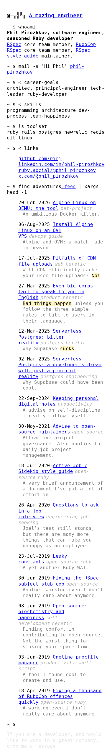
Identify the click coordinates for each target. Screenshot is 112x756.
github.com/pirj (39, 158)
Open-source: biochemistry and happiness (52, 611)
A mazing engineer (56, 15)
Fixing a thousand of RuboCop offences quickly (60, 696)
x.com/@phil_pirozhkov (48, 176)
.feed (68, 186)
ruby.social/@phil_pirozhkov (57, 170)
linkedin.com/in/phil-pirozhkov (61, 164)
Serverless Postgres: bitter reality (50, 337)
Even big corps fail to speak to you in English (55, 291)
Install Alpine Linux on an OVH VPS (55, 230)
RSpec (14, 44)
